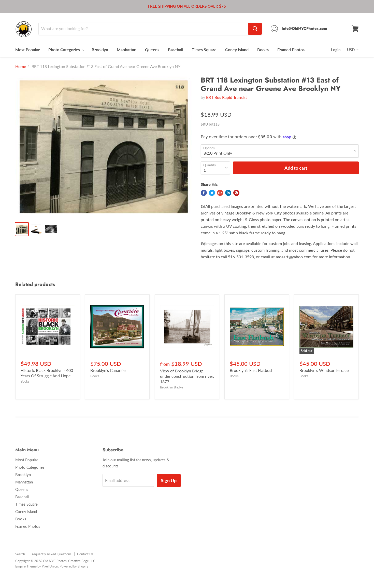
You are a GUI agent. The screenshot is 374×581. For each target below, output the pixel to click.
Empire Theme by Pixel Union (36, 566)
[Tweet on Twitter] (212, 193)
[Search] (255, 29)
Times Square (204, 49)
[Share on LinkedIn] (228, 193)
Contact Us (85, 554)
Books (263, 49)
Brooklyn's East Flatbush (252, 370)
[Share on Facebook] (204, 193)
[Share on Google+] (220, 193)
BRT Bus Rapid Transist (226, 97)
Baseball (175, 49)
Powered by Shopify (74, 566)
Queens (152, 49)
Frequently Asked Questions (51, 554)
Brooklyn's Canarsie (107, 370)
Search (20, 554)
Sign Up (169, 480)
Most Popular (27, 49)
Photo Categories (64, 49)
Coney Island (237, 49)
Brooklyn (100, 49)
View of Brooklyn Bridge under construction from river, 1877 (187, 376)
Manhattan (126, 49)
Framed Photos (291, 49)
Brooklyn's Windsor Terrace (324, 370)
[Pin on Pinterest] (236, 193)
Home (20, 66)
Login (335, 49)
